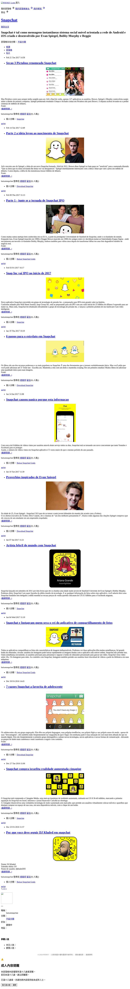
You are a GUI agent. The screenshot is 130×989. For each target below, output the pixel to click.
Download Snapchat (25, 186)
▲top (3, 123)
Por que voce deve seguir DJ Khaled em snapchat (38, 832)
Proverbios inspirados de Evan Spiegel (31, 477)
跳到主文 (5, 27)
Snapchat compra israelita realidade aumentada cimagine (43, 769)
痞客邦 (23, 114)
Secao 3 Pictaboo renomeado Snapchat (31, 63)
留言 (29, 114)
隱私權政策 (79, 955)
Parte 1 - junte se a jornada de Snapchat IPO (35, 200)
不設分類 (22, 42)
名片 (8, 53)
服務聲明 (89, 955)
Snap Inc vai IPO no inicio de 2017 (28, 273)
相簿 (8, 47)
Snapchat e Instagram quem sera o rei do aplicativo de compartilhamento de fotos (59, 622)
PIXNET (46, 955)
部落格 (9, 50)
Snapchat (9, 20)
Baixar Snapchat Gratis (26, 259)
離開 (14, 985)
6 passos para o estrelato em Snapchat (30, 336)
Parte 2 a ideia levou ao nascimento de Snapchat (37, 133)
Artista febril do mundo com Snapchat (31, 545)
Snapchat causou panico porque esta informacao (37, 399)
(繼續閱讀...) (6, 109)
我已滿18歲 (6, 985)
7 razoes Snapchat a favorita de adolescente (34, 686)
